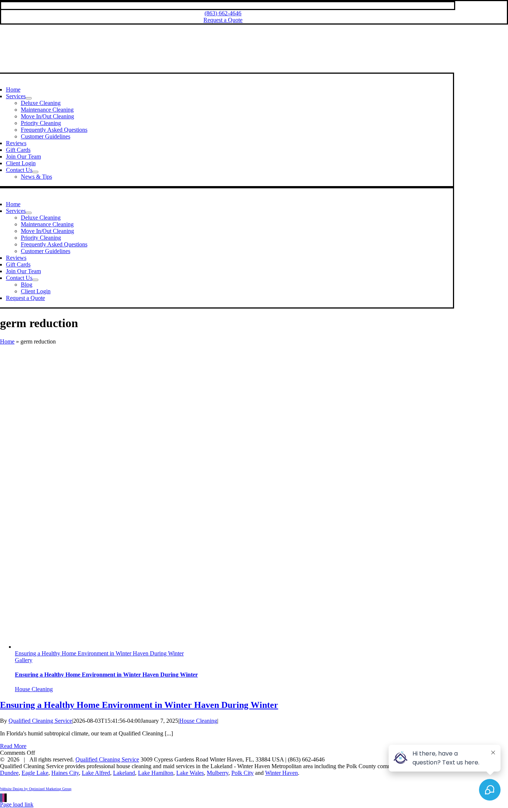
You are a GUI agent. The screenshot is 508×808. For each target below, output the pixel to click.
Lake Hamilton (155, 773)
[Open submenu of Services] (29, 98)
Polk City (242, 773)
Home (7, 341)
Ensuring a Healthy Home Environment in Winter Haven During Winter (99, 653)
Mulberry (217, 773)
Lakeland (124, 773)
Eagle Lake (35, 773)
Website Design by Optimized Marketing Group (35, 789)
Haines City (65, 773)
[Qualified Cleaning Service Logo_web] (222, 69)
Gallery (23, 660)
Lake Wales (190, 773)
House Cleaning (34, 689)
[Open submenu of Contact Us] (35, 172)
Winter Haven (281, 773)
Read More (13, 746)
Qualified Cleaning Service (40, 721)
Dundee (9, 773)
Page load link (16, 804)
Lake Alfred (96, 773)
